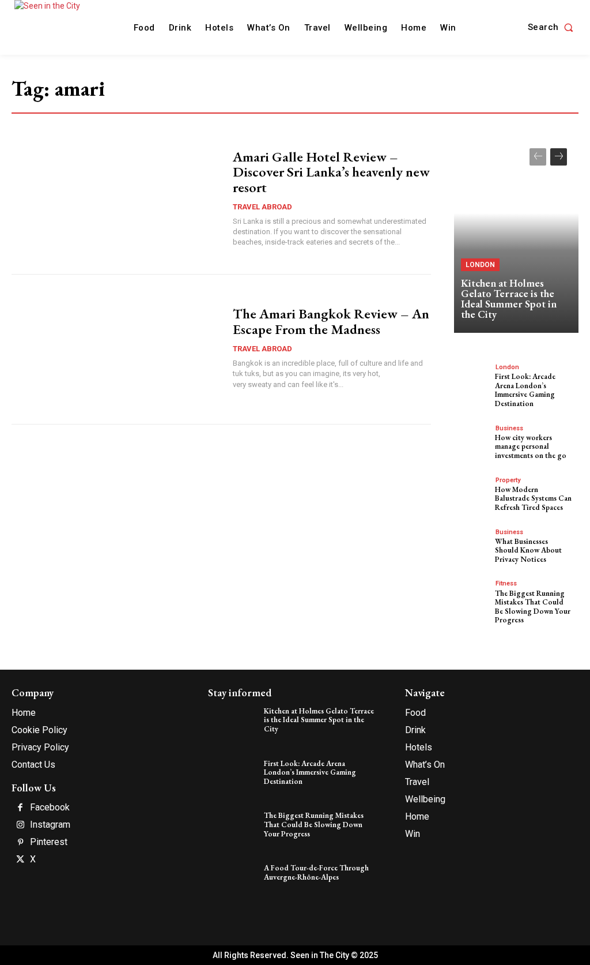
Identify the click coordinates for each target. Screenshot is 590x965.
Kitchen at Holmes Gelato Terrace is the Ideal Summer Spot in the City (509, 298)
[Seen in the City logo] (59, 26)
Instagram (50, 824)
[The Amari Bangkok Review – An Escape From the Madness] (116, 349)
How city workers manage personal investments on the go (530, 446)
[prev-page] (538, 157)
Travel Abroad (262, 206)
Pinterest (48, 842)
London (480, 265)
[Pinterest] (20, 842)
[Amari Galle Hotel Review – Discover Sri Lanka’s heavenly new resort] (116, 199)
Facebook (50, 807)
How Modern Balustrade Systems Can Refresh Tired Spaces (533, 498)
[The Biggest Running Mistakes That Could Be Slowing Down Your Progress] (472, 595)
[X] (20, 860)
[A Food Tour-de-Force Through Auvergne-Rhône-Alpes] (234, 880)
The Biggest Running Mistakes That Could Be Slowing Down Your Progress (532, 606)
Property (508, 480)
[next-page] (558, 157)
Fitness (506, 583)
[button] (553, 27)
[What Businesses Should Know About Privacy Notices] (472, 544)
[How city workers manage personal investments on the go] (472, 440)
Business (509, 428)
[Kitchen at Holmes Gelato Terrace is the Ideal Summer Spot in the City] (516, 235)
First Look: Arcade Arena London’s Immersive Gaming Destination (525, 389)
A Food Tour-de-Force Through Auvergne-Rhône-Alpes (316, 872)
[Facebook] (20, 808)
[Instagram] (20, 825)
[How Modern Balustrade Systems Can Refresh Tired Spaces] (472, 492)
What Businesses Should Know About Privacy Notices (528, 550)
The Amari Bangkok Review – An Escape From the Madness (331, 321)
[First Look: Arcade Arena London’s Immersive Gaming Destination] (472, 379)
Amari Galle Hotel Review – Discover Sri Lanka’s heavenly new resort (331, 172)
